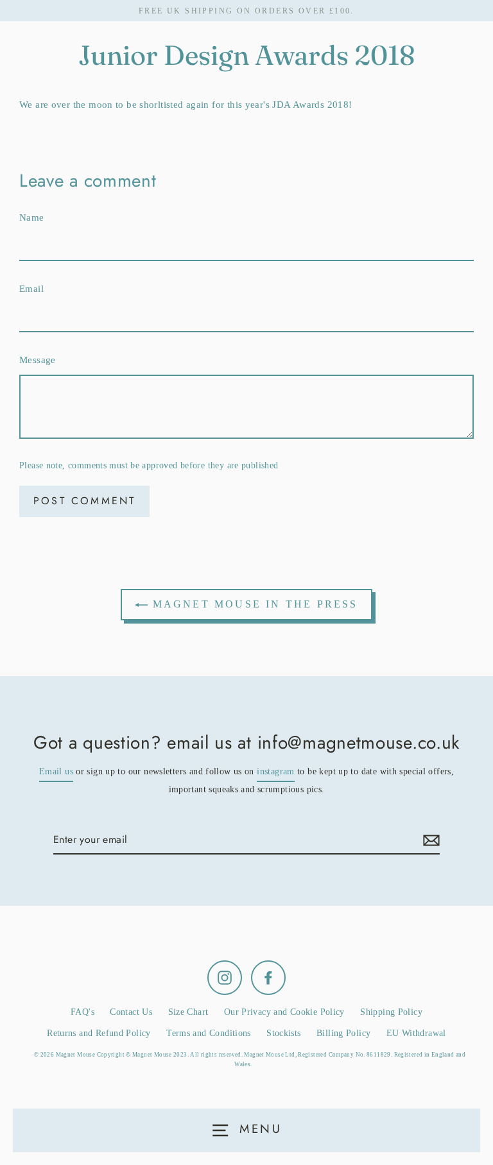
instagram (275, 771)
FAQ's (82, 1012)
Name (31, 217)
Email (31, 288)
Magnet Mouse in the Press (253, 604)
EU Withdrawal (416, 1033)
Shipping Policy (391, 1012)
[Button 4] (429, 840)
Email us (56, 771)
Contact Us (131, 1012)
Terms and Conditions (208, 1033)
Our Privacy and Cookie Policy (284, 1012)
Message (37, 359)
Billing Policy (343, 1033)
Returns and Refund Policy (99, 1033)
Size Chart (188, 1012)
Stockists (283, 1033)
